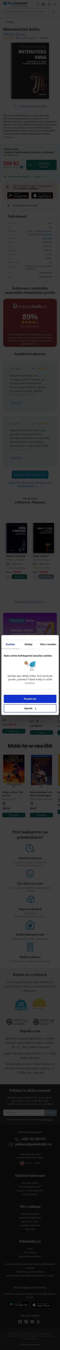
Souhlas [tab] (10, 644)
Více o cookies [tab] (48, 644)
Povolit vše (30, 698)
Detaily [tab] (28, 644)
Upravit (28, 708)
